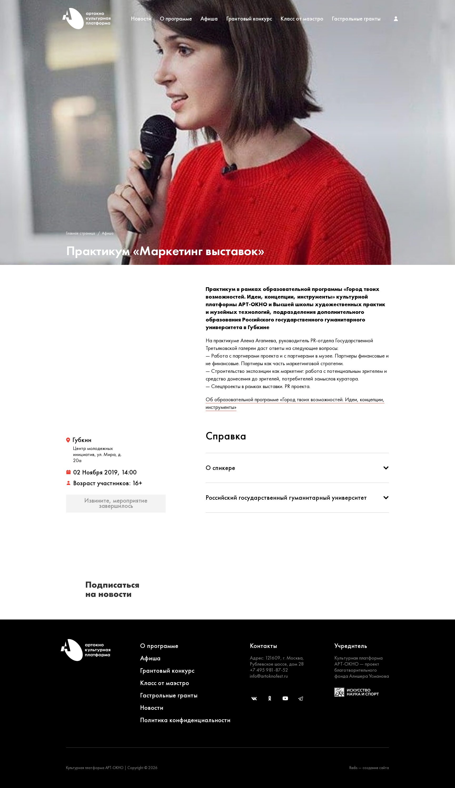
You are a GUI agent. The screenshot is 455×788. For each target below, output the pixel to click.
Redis (353, 767)
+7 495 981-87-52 (269, 670)
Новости (141, 18)
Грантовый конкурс (249, 18)
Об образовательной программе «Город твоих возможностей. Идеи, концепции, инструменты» (295, 403)
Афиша (209, 18)
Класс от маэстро (301, 18)
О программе (176, 18)
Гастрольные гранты (356, 18)
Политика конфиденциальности (185, 720)
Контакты (263, 645)
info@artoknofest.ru (269, 676)
